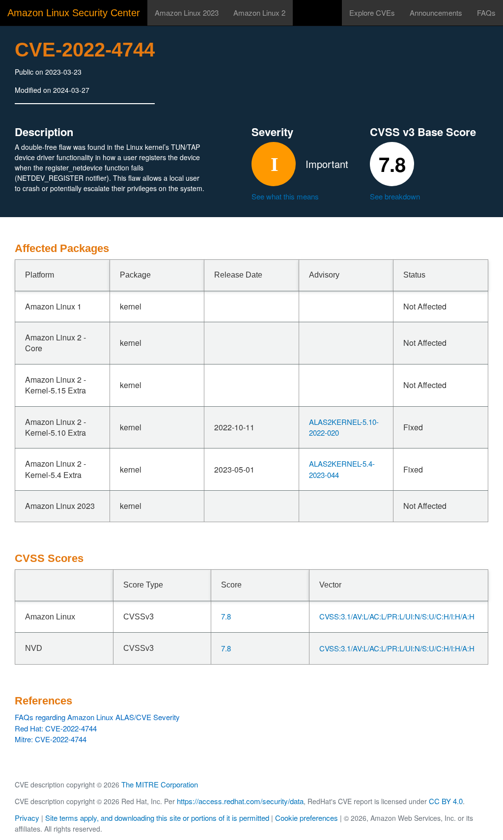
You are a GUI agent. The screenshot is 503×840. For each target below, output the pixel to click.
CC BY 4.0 (446, 801)
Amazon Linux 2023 (187, 12)
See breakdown (395, 196)
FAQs (486, 12)
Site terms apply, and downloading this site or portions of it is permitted (157, 817)
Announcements (436, 12)
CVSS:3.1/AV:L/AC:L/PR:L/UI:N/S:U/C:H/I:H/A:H (397, 616)
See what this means (285, 196)
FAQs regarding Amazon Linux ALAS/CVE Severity (97, 717)
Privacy (27, 817)
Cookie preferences (306, 817)
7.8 (226, 616)
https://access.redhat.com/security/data (240, 801)
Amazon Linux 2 (259, 12)
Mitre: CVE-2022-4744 (50, 739)
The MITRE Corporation (159, 784)
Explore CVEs (372, 12)
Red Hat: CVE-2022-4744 (56, 728)
